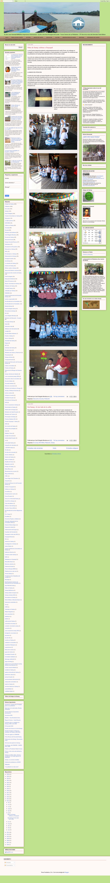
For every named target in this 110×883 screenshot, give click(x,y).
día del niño (8, 637)
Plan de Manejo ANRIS (10, 568)
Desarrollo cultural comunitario (12, 378)
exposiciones (8, 647)
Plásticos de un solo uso (10, 571)
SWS (6, 423)
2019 (8, 788)
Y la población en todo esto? (11, 766)
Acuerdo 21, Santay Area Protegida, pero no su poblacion (13, 705)
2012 (8, 832)
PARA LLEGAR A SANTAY (17, 37)
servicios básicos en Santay (11, 686)
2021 (8, 784)
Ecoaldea (7, 516)
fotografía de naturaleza (10, 445)
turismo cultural (8, 393)
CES (6, 402)
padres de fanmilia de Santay (12, 672)
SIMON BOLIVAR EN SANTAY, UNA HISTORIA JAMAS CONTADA (16, 69)
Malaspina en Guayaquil (10, 559)
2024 (8, 778)
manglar (7, 331)
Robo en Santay (9, 588)
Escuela (41, 398)
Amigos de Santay (9, 204)
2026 (8, 774)
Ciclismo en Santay (9, 489)
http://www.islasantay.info (89, 182)
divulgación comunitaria (10, 633)
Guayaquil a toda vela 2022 (11, 534)
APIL (6, 251)
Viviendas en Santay (10, 609)
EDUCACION (49, 37)
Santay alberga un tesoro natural (15, 106)
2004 (8, 844)
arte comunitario (9, 614)
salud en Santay (9, 684)
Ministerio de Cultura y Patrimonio (13, 352)
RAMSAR (7, 293)
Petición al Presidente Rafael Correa (13, 748)
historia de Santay (9, 265)
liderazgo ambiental (9, 659)
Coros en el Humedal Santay (12, 498)
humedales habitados (10, 656)
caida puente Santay (10, 621)
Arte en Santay (8, 338)
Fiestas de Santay (9, 368)
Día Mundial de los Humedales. (12, 303)
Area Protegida (8, 213)
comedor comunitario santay (11, 626)
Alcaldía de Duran (9, 461)
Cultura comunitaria (9, 365)
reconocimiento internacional (12, 679)
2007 (8, 842)
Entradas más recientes (35, 448)
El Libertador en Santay (10, 253)
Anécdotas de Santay (10, 400)
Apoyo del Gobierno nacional (12, 270)
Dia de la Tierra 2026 (10, 508)
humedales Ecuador (10, 654)
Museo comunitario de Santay (12, 283)
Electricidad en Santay (10, 407)
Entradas (8, 862)
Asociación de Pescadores (11, 246)
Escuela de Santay (9, 237)
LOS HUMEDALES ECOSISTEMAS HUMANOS (15, 94)
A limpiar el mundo (9, 395)
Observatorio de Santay (10, 256)
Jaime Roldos (8, 546)
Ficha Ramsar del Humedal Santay (13, 736)
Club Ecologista (8, 276)
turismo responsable (10, 299)
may (9, 823)
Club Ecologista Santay (10, 308)
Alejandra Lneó (8, 464)
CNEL (6, 476)
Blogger (67, 872)
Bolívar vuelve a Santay (10, 268)
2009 (8, 838)
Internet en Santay (9, 541)
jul (8, 812)
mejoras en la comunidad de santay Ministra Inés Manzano (13, 664)
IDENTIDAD (81, 37)
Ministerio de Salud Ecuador (11, 412)
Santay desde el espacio (11, 592)
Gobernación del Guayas (11, 529)
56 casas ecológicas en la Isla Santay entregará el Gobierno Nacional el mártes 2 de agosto (17, 81)
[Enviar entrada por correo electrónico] (67, 396)
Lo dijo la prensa (9, 220)
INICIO (6, 37)
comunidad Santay (9, 442)
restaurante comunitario (10, 681)
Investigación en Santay (10, 543)
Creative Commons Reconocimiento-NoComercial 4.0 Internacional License (93, 178)
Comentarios (9, 865)
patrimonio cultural (9, 674)
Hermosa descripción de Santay (12, 742)
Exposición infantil (9, 527)
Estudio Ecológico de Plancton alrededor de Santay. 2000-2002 (12, 731)
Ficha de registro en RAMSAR (12, 734)
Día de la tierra (8, 350)
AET (6, 345)
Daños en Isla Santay (10, 505)
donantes (7, 635)
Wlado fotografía (9, 611)
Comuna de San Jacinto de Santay (13, 272)
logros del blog (8, 661)
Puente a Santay (9, 335)
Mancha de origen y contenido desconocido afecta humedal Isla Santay (16, 139)
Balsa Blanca (8, 469)
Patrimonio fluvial (9, 566)
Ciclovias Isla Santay (10, 347)
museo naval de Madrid (10, 667)
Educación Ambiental (10, 278)
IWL (6, 539)
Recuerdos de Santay (10, 311)
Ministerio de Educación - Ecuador (13, 318)
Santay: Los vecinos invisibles (12, 759)
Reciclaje (7, 579)
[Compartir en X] (73, 396)
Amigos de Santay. (9, 466)
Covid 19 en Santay (9, 501)
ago (9, 810)
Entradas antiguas (72, 448)
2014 (8, 798)
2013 (8, 800)
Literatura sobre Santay (10, 554)
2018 (8, 790)
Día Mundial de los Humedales (12, 301)
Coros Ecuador (8, 496)
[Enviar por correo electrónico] (70, 396)
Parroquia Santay (9, 321)
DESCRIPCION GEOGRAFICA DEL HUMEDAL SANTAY (17, 39)
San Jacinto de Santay (10, 426)
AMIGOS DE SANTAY (38, 37)
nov (9, 804)
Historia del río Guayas (10, 409)
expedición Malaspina (10, 644)
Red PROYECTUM (9, 585)
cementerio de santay (10, 623)
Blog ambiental (8, 473)
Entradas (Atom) (56, 453)
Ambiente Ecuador (9, 397)
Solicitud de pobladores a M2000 (13, 762)
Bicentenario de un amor (11, 471)
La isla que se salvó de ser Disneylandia (16, 161)
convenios (7, 628)
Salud (6, 324)
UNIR (6, 606)
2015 (8, 796)
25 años (7, 449)
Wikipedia (7, 764)
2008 (8, 840)
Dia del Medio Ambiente (10, 333)
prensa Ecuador (9, 677)
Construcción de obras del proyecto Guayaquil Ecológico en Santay (16, 118)
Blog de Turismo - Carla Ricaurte (13, 720)
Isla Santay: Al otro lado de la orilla (39, 407)
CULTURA (57, 37)
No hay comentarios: (59, 396)
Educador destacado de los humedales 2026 (11, 522)
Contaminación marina (10, 493)
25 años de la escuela (10, 452)
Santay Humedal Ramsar (11, 242)
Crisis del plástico (9, 503)
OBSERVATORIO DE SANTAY (69, 37)
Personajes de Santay (10, 416)
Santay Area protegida (10, 428)
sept (9, 808)
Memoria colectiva (9, 564)
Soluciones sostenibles (10, 602)
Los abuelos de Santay (10, 263)
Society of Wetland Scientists (12, 390)
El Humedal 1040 (9, 726)
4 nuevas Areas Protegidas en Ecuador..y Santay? (12, 151)
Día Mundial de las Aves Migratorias (13, 510)
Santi (6, 431)
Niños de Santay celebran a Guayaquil (40, 47)
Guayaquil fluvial (9, 536)
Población (47, 398)
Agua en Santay (9, 459)
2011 (8, 834)
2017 (8, 792)
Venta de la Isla (8, 326)
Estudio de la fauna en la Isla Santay (13, 728)
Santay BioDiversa (9, 590)
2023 (8, 780)
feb (9, 827)
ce (5, 440)
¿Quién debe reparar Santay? (91, 137)
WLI (6, 313)
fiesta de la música (9, 649)
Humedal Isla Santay (10, 340)
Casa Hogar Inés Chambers (11, 478)
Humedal (7, 227)
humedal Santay (9, 288)
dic (9, 802)
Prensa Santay (8, 573)
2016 (8, 794)
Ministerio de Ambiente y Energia (13, 388)
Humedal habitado (9, 383)
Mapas (6, 343)
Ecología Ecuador (9, 258)
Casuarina (7, 480)
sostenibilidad (8, 688)
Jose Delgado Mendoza (10, 315)
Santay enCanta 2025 (10, 595)
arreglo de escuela (9, 435)
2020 (8, 786)
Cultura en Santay (9, 225)
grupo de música (9, 652)
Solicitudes (7, 244)
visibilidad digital (9, 691)
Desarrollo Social (9, 239)
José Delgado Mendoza (10, 234)
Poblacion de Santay (10, 286)
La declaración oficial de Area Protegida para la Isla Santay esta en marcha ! (17, 56)
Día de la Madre (9, 381)
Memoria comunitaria (10, 385)
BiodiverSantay (8, 306)
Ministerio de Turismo (10, 414)
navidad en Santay (9, 669)
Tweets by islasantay (88, 254)
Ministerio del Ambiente (10, 232)
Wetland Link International (11, 328)
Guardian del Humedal (10, 532)
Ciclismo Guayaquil (9, 486)
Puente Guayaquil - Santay (11, 421)
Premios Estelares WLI (10, 419)
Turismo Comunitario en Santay (12, 215)
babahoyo (7, 616)
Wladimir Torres (8, 433)
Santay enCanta (9, 357)
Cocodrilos (7, 491)
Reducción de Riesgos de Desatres (13, 370)
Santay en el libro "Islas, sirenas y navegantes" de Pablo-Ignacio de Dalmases (13, 756)
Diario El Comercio (9, 281)
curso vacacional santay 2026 (12, 376)
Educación (36, 398)
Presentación (8, 354)
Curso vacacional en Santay (11, 404)
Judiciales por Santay (10, 290)
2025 (8, 776)
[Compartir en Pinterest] (76, 396)
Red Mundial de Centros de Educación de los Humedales (12, 582)
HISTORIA (28, 37)
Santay (53, 442)
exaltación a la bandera (10, 642)
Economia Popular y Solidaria (12, 518)
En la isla (35, 442)
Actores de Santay (9, 457)
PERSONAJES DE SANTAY (93, 37)
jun (9, 821)
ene (9, 829)
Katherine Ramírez (9, 552)
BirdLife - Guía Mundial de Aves (12, 717)
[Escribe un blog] (71, 396)
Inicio (54, 448)
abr (9, 825)
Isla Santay (7, 261)
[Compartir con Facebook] (74, 396)
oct (9, 806)
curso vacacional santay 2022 (12, 630)
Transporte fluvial (9, 359)
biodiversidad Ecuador (10, 438)
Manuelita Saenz (9, 561)
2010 (8, 836)
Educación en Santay (10, 249)
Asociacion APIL (9, 715)
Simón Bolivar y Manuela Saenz (12, 599)
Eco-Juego (7, 514)
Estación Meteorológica (10, 524)
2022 (8, 782)
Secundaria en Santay (10, 597)
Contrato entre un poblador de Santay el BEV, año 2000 (12, 723)
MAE (6, 557)
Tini (6, 604)
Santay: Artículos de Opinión (11, 374)
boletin (6, 618)
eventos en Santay (9, 640)
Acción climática (9, 454)
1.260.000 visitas (9, 447)
